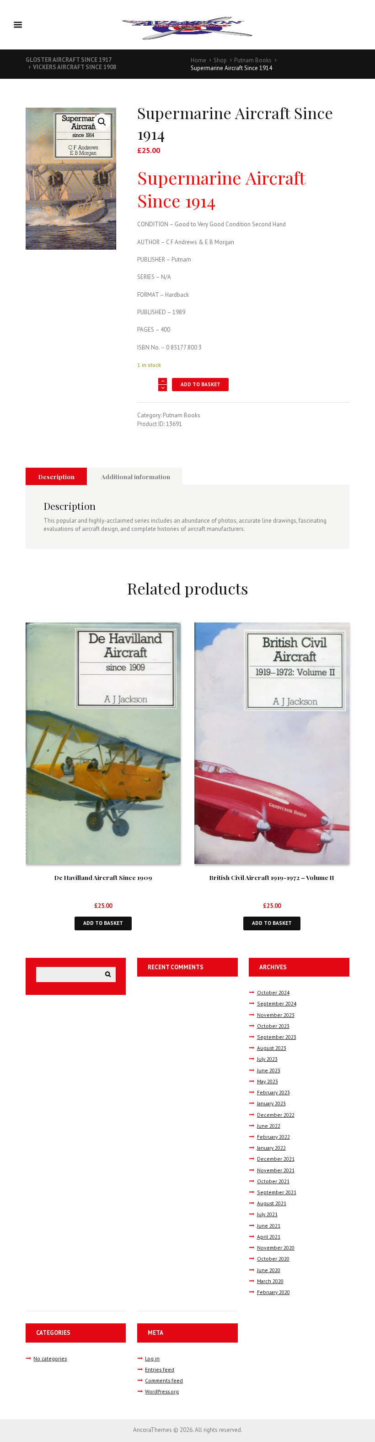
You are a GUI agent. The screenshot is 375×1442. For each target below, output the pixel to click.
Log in (152, 1358)
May (267, 1081)
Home (198, 60)
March (270, 1281)
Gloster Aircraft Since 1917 (69, 60)
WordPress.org (162, 1391)
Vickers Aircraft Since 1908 (74, 67)
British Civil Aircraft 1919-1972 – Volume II (271, 877)
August (271, 1047)
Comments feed (164, 1380)
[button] (102, 122)
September (276, 1003)
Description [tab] (56, 476)
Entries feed (159, 1369)
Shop (220, 60)
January (271, 1103)
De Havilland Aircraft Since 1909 (103, 877)
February (273, 1092)
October (273, 992)
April (268, 1236)
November (276, 1014)
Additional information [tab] (135, 476)
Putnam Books (253, 60)
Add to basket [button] (103, 922)
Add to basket (200, 384)
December (276, 1114)
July (267, 1058)
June (268, 1070)
